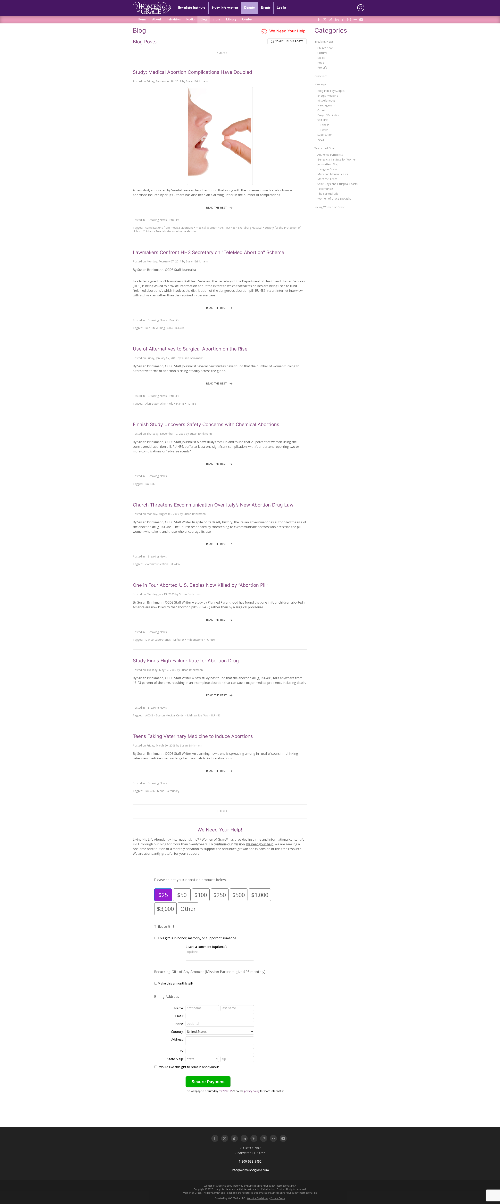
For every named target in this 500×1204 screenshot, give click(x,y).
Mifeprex (178, 639)
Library (231, 19)
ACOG (149, 715)
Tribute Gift (164, 926)
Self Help (323, 120)
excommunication (156, 564)
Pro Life (174, 220)
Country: (177, 1031)
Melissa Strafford (198, 715)
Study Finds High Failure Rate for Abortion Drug (186, 661)
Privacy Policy (278, 1198)
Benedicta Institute (191, 7)
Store (216, 19)
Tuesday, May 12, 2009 (161, 670)
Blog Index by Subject (331, 91)
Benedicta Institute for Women (336, 159)
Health (324, 130)
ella (171, 403)
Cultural (322, 53)
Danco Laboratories (158, 639)
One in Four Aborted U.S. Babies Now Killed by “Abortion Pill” (200, 585)
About (156, 19)
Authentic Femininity (330, 154)
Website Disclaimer (257, 1198)
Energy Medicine (327, 95)
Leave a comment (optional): (206, 946)
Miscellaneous (326, 100)
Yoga (320, 139)
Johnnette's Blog (327, 164)
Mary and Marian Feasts (332, 174)
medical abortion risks (210, 227)
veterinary (173, 791)
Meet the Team (327, 179)
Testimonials (325, 189)
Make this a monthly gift (175, 983)
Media (321, 58)
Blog (203, 19)
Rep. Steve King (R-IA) (159, 328)
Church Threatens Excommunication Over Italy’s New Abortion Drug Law (213, 505)
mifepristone (195, 639)
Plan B (180, 403)
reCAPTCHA (225, 1091)
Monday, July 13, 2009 (161, 594)
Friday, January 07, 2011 (162, 358)
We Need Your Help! (287, 31)
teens (160, 791)
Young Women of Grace (329, 207)
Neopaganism (326, 105)
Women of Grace (325, 148)
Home (142, 19)
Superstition (324, 134)
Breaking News (157, 220)
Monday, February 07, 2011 (164, 261)
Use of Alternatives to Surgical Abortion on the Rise (190, 349)
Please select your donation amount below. (190, 879)
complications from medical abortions (169, 227)
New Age (320, 84)
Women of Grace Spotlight (334, 198)
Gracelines (321, 76)
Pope (320, 62)
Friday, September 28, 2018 (164, 81)
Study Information (225, 7)
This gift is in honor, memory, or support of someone (197, 938)
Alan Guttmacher (156, 403)
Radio (190, 19)
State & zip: (175, 1059)
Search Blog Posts (289, 41)
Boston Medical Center (170, 715)
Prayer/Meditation (328, 115)
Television (173, 19)
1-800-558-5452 (250, 1161)
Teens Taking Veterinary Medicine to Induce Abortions (193, 736)
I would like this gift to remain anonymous (188, 1067)
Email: (179, 1016)
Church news (325, 48)
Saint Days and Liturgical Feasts (337, 184)
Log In (281, 7)
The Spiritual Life (327, 193)
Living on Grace (327, 169)
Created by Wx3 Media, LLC (230, 1198)
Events (266, 7)
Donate (249, 7)
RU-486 (231, 227)
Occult (321, 110)
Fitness (324, 125)
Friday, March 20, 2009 (161, 745)
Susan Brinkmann (197, 81)
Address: (177, 1039)
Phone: (178, 1024)
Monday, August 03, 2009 (163, 514)
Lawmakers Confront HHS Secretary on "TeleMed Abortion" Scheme (208, 252)
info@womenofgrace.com (250, 1170)
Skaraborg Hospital (250, 227)
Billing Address (166, 996)
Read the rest (216, 207)
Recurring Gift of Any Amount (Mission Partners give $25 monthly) (209, 971)
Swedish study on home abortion (176, 231)
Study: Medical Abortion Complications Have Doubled (192, 72)
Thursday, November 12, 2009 (166, 433)
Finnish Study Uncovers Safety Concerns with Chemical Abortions (206, 424)
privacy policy (251, 1091)
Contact (248, 19)
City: (181, 1051)
